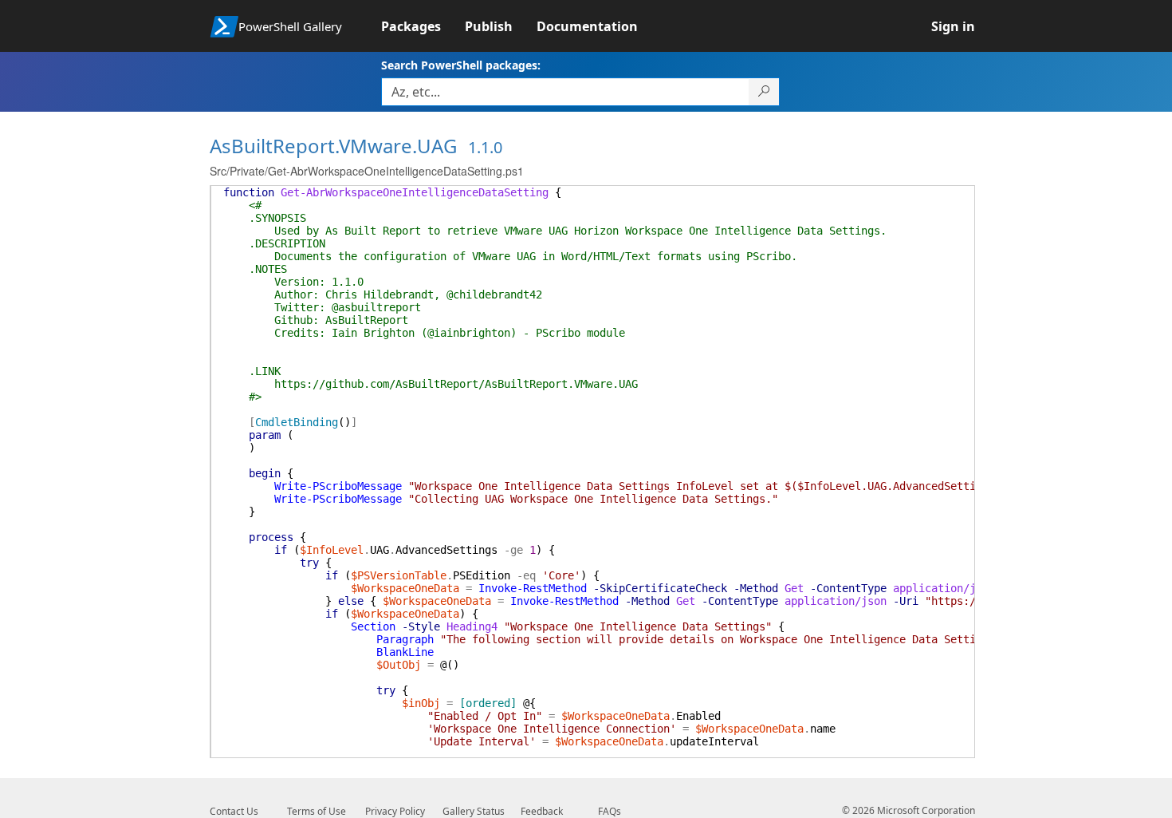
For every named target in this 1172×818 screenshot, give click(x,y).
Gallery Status (473, 811)
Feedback (542, 811)
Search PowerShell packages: (461, 65)
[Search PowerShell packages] (764, 91)
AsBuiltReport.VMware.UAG (333, 145)
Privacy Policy (395, 811)
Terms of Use (316, 811)
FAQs (609, 811)
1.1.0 (485, 147)
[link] (423, 26)
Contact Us (234, 811)
